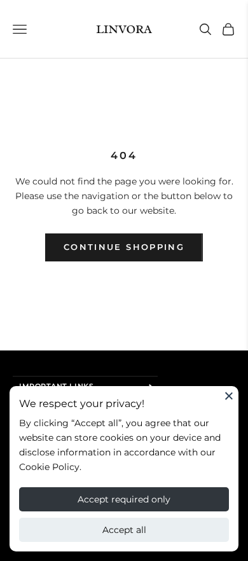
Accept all (124, 530)
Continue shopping (124, 247)
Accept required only (124, 499)
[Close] (228, 395)
